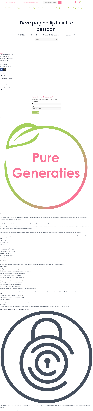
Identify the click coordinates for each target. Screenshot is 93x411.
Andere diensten (4, 292)
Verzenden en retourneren (7, 81)
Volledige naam (35, 101)
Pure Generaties (10, 2)
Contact (3, 75)
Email (33, 106)
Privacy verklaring (5, 87)
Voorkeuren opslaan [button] (25, 302)
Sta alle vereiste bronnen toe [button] (7, 309)
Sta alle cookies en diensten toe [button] (21, 309)
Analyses (2, 264)
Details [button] (22, 410)
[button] (46, 357)
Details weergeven (4, 238)
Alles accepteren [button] (4, 302)
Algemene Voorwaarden (7, 78)
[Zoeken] (59, 2)
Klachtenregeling (5, 84)
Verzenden (36, 112)
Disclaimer (3, 89)
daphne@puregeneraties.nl (6, 58)
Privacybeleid (3, 304)
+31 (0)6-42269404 (4, 56)
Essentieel (2, 235)
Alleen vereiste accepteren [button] (14, 302)
